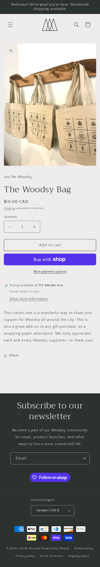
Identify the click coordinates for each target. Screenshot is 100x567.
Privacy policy (25, 556)
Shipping (9, 208)
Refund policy (84, 548)
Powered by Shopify (55, 548)
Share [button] (14, 355)
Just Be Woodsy (30, 548)
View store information (28, 299)
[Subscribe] (83, 458)
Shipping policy (78, 556)
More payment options (50, 271)
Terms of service (51, 556)
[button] (10, 24)
